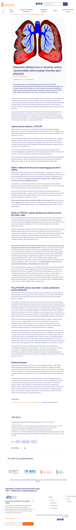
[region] (19, 513)
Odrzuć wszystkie (17, 524)
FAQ (68, 499)
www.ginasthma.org (16, 424)
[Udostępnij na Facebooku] (21, 448)
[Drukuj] (25, 448)
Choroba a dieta (23, 14)
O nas (52, 500)
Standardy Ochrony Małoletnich (42, 515)
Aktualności (54, 503)
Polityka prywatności (10, 518)
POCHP (34, 442)
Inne (29, 14)
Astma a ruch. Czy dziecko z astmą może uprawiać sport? (25, 402)
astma (17, 442)
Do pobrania (54, 508)
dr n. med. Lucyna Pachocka (20, 76)
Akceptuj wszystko (28, 524)
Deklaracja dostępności (57, 515)
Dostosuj (8, 524)
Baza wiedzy (54, 505)
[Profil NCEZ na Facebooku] (37, 4)
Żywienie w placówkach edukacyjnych (26, 10)
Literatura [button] (16, 417)
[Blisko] (33, 501)
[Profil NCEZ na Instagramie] (63, 519)
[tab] (38, 413)
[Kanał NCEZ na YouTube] (39, 4)
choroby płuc (25, 442)
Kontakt (69, 501)
